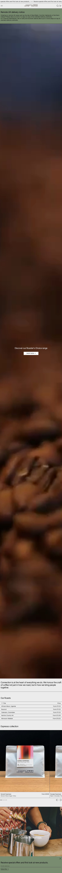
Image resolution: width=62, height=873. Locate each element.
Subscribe (4, 869)
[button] (58, 5)
